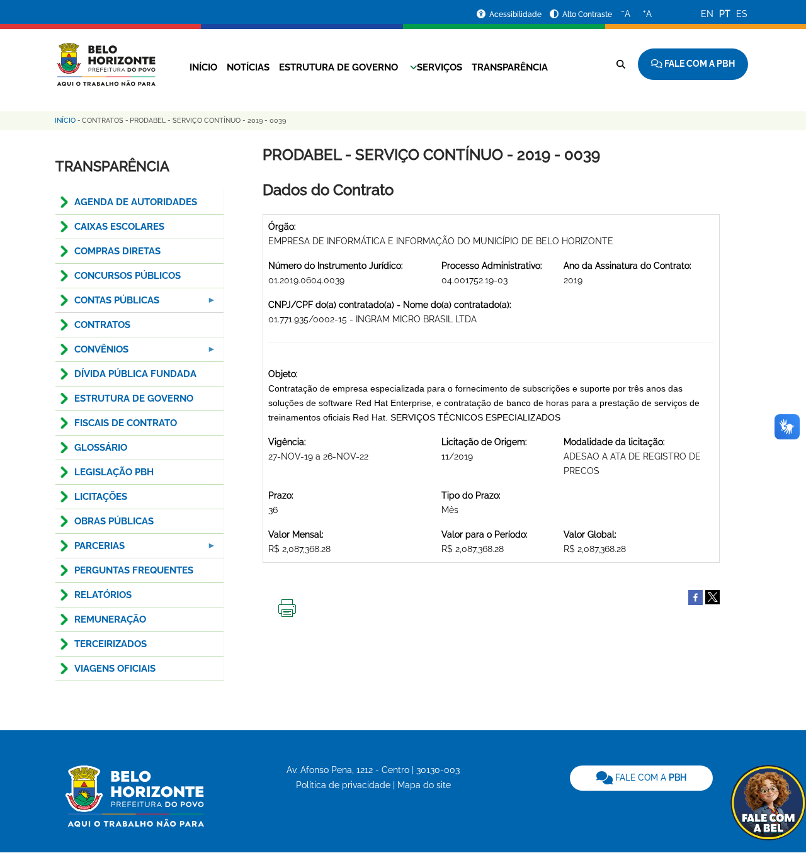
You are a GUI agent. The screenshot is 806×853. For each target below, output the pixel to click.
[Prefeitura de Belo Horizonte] (105, 56)
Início (203, 67)
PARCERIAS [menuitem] (90, 549)
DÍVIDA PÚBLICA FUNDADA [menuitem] (135, 374)
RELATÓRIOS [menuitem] (103, 595)
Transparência (510, 67)
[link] (641, 778)
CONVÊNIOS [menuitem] (91, 353)
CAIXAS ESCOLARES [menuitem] (119, 226)
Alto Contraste (587, 14)
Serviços (439, 67)
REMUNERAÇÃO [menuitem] (110, 619)
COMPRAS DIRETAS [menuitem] (117, 251)
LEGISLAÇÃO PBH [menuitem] (114, 472)
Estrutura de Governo (338, 67)
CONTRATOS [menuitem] (102, 324)
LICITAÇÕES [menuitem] (100, 496)
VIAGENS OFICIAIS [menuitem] (115, 668)
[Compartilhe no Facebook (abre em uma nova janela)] (695, 597)
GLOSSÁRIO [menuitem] (100, 447)
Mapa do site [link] (424, 785)
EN (707, 14)
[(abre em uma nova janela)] (712, 597)
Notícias (248, 67)
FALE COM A (649, 777)
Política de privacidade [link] (343, 785)
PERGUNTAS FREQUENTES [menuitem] (133, 570)
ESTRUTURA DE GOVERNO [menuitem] (133, 398)
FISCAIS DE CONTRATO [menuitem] (125, 423)
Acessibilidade (516, 14)
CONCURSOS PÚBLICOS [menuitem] (127, 275)
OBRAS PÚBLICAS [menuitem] (114, 521)
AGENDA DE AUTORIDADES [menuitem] (135, 202)
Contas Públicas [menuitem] (107, 304)
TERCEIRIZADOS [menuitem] (110, 644)
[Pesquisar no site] (620, 64)
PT (724, 14)
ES (741, 14)
